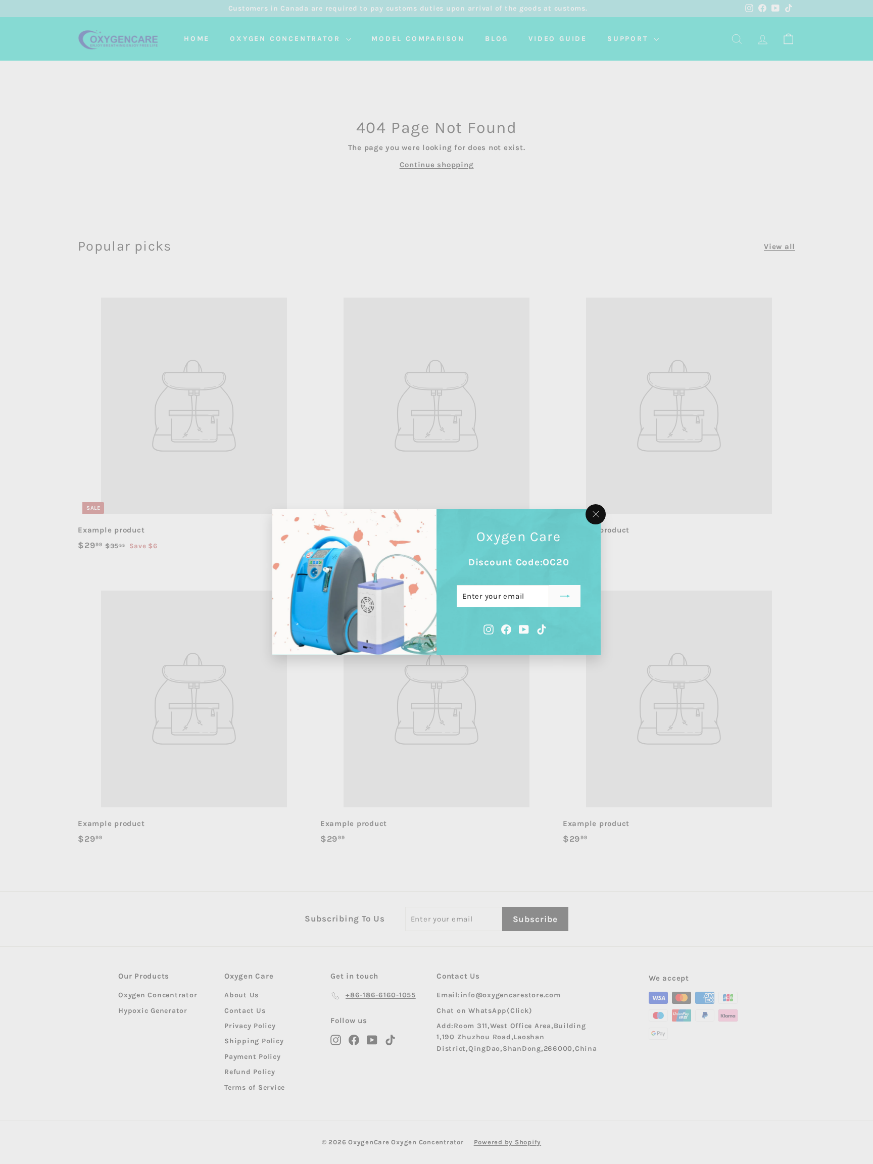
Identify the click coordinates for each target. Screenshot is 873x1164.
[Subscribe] (564, 596)
